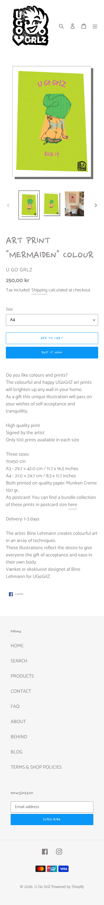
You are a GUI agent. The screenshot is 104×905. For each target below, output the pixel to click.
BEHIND (19, 737)
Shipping (39, 290)
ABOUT (18, 722)
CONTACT (21, 691)
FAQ (15, 707)
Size (9, 309)
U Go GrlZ (42, 886)
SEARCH (19, 661)
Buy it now (52, 352)
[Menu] (95, 26)
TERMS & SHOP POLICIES (36, 767)
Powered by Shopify (67, 886)
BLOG (16, 752)
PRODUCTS (22, 676)
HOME (17, 646)
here (72, 505)
